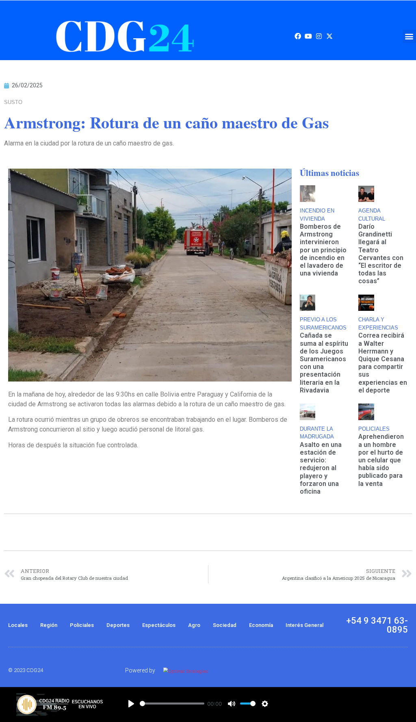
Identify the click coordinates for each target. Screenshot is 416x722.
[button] (409, 36)
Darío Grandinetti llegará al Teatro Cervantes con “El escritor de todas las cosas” (380, 254)
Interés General (304, 625)
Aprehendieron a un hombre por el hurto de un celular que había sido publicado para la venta (381, 460)
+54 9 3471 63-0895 (377, 625)
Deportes (118, 625)
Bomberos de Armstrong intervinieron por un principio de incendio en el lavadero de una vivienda (323, 250)
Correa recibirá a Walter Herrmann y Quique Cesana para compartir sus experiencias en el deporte (382, 363)
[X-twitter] (329, 36)
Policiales (82, 625)
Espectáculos (159, 625)
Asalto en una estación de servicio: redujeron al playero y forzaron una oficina (321, 468)
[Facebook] (298, 36)
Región (48, 625)
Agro (194, 625)
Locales (18, 625)
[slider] (172, 703)
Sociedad (224, 625)
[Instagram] (319, 36)
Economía (261, 625)
